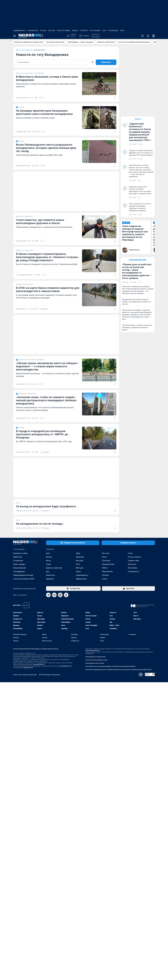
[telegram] (48, 595)
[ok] (66, 595)
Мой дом (79, 568)
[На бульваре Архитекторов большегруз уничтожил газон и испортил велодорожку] (99, 117)
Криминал (80, 557)
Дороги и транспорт (54, 568)
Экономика (132, 568)
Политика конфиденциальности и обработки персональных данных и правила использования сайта (118, 669)
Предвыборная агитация (23, 575)
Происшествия (108, 564)
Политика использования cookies (96, 660)
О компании (18, 561)
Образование (81, 579)
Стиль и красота (134, 557)
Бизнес (49, 557)
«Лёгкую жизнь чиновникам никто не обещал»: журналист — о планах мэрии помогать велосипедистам (47, 366)
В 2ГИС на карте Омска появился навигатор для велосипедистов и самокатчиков (47, 289)
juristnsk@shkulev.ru (65, 666)
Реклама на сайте (20, 553)
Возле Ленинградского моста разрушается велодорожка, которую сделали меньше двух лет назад (46, 148)
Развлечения (107, 571)
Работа (105, 568)
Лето (78, 564)
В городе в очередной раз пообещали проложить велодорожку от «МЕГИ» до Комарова (42, 434)
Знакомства (33, 30)
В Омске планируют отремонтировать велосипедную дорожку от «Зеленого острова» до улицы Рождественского (47, 257)
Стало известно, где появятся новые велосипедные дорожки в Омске (40, 221)
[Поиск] (142, 36)
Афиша (75, 30)
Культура (79, 561)
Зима (78, 553)
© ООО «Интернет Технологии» (49, 675)
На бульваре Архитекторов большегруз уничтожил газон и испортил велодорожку (44, 112)
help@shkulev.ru (28, 667)
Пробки (84, 36)
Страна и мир (133, 561)
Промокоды (113, 30)
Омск (18, 50)
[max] (60, 595)
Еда (47, 571)
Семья (104, 579)
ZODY (104, 30)
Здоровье (50, 579)
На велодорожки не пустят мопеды (39, 523)
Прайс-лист (17, 557)
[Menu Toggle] (14, 36)
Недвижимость (19, 30)
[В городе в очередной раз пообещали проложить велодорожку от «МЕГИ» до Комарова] (99, 438)
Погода (43, 30)
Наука (78, 571)
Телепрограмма (63, 30)
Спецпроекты (133, 571)
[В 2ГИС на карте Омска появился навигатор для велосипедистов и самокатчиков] (99, 294)
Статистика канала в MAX (23, 579)
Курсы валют (95, 30)
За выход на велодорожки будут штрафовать (46, 506)
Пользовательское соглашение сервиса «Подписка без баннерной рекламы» (110, 666)
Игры (122, 30)
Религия (105, 575)
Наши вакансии (19, 568)
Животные (50, 575)
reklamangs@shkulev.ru (92, 650)
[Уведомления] (148, 36)
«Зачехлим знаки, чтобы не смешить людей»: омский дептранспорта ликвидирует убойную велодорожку (46, 400)
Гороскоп (84, 30)
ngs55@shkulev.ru (39, 664)
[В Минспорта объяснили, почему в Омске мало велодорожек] (99, 83)
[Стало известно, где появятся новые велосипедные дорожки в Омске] (99, 226)
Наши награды (19, 564)
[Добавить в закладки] (115, 97)
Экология (132, 564)
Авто (48, 553)
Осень (104, 557)
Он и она (105, 553)
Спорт (130, 553)
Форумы (51, 30)
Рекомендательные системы (94, 663)
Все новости (27, 50)
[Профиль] (153, 36)
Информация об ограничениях (95, 657)
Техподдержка (19, 571)
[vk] (54, 595)
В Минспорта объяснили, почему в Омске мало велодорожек (47, 78)
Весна (48, 561)
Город (48, 564)
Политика (106, 561)
